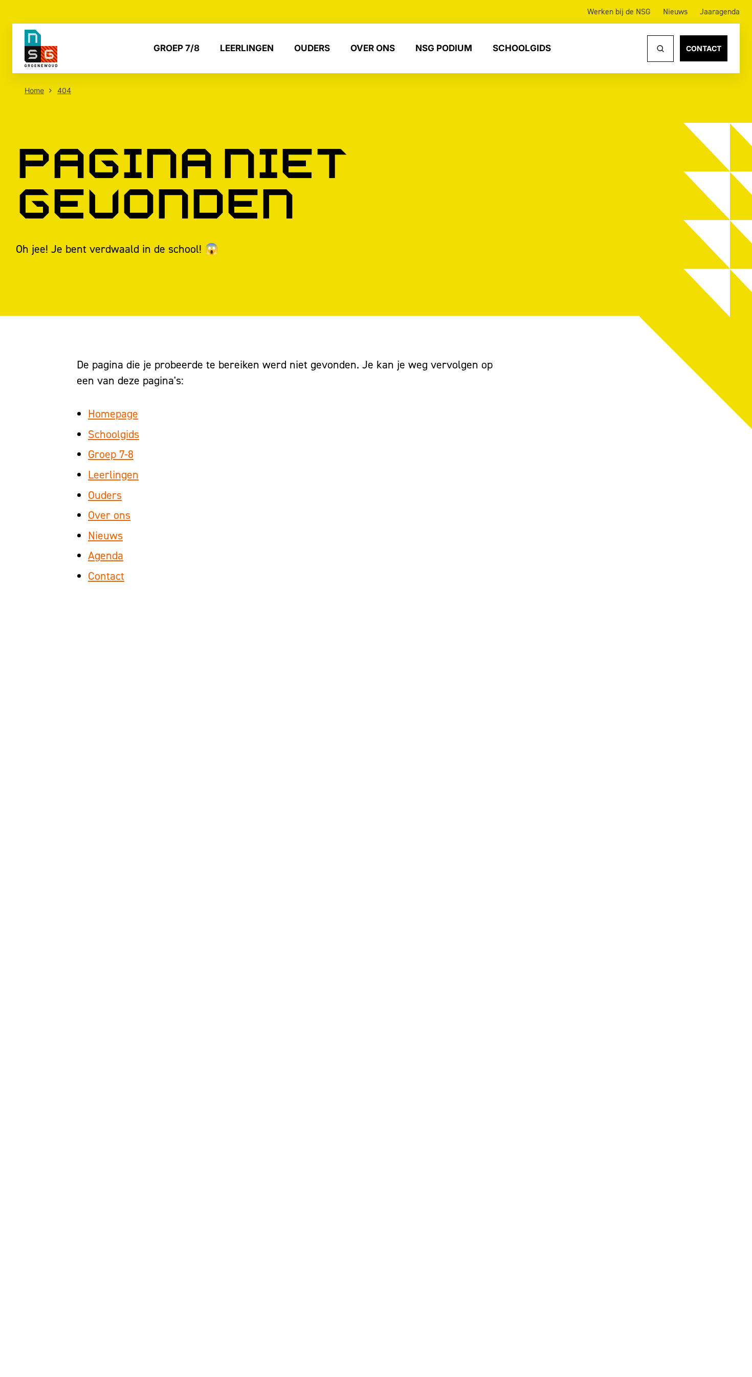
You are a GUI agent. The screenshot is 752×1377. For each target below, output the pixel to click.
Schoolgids (522, 48)
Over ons (372, 48)
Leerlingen (247, 48)
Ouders (312, 48)
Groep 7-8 (111, 454)
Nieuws (675, 11)
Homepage (113, 413)
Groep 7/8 (176, 48)
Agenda (105, 555)
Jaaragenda (720, 11)
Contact (703, 48)
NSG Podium (443, 48)
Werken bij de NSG (619, 11)
